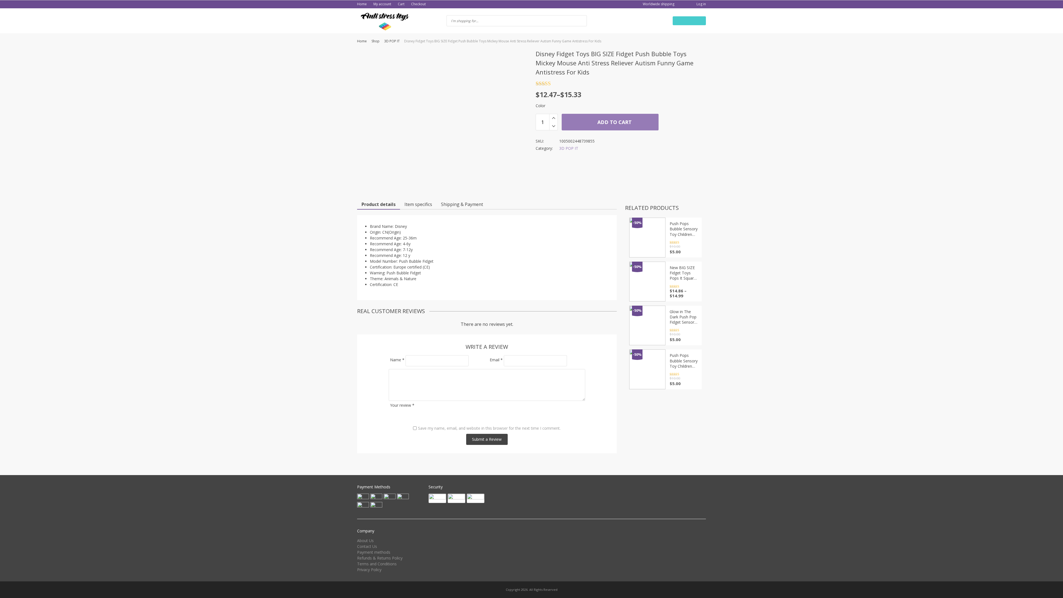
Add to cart (614, 122)
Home (362, 4)
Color (540, 105)
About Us (365, 540)
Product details (379, 204)
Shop (375, 41)
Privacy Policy (369, 569)
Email (496, 359)
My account (382, 4)
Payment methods (373, 552)
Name (397, 359)
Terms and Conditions (377, 563)
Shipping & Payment (462, 204)
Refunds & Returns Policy (380, 558)
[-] (553, 126)
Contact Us (367, 546)
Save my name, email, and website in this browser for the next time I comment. (489, 428)
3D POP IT (392, 41)
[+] (553, 118)
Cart (401, 4)
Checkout (418, 4)
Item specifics (418, 204)
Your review (402, 405)
